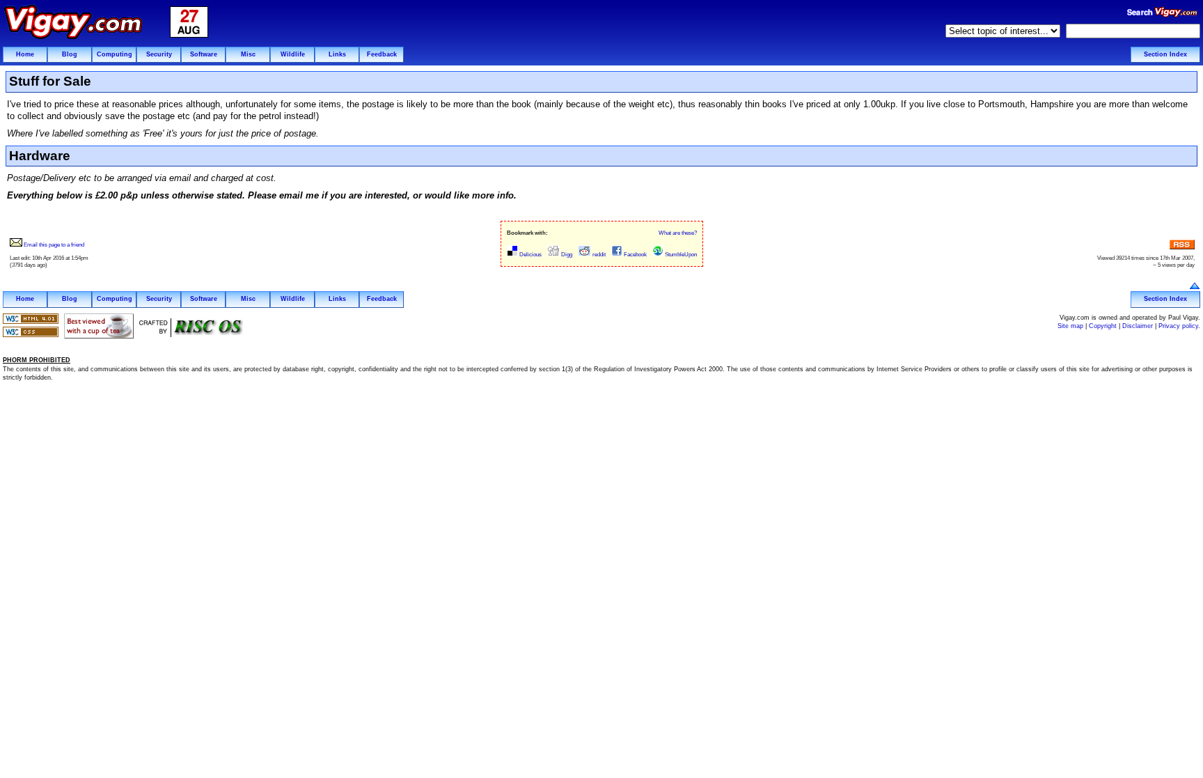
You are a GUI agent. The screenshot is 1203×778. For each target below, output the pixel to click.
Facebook (634, 254)
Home (25, 54)
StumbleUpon (680, 254)
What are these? (678, 233)
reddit (598, 254)
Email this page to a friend (53, 245)
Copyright (1103, 325)
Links (337, 54)
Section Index (1165, 54)
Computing (114, 54)
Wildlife (293, 54)
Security (159, 54)
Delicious (530, 254)
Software (203, 54)
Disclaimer (1137, 325)
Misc (248, 54)
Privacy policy (1178, 325)
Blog (69, 54)
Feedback (382, 54)
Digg (566, 254)
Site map (1070, 325)
